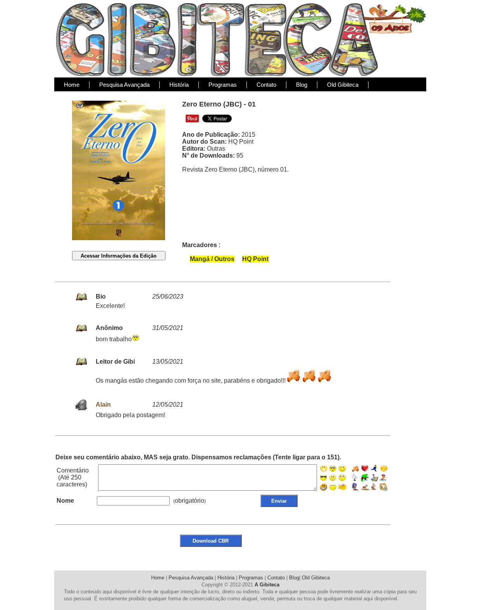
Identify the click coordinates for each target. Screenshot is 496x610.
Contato (266, 84)
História (179, 84)
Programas (222, 84)
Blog (301, 84)
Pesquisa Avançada (124, 84)
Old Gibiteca (342, 84)
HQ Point (255, 259)
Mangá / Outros (212, 259)
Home (71, 84)
